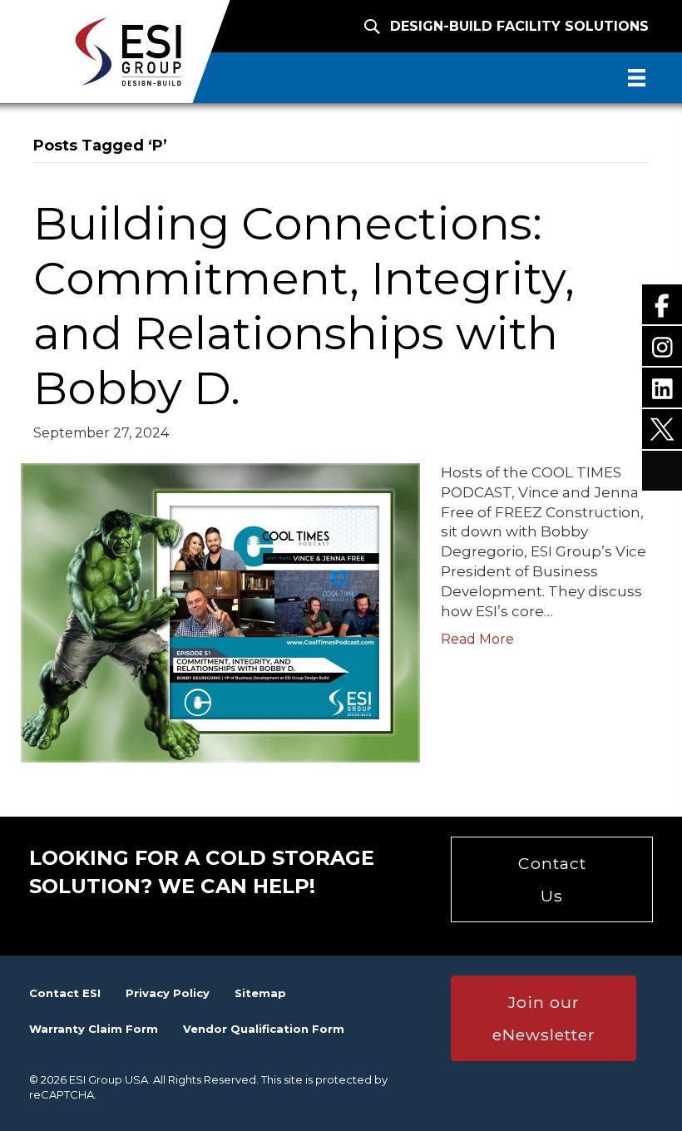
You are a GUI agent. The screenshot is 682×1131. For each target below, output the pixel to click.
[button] (552, 879)
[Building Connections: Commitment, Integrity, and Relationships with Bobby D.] (220, 612)
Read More (477, 639)
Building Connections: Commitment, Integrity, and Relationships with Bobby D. (304, 305)
